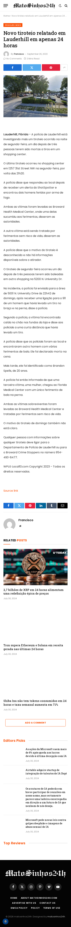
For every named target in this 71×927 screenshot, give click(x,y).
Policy (35, 907)
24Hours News (13, 25)
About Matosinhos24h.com (39, 897)
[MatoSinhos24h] (34, 5)
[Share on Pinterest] (51, 67)
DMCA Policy (19, 907)
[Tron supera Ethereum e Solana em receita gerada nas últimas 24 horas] (35, 623)
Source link (10, 491)
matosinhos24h (56, 916)
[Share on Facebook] (12, 67)
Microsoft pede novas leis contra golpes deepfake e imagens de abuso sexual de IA (46, 823)
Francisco (19, 53)
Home (6, 15)
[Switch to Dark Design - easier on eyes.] (60, 5)
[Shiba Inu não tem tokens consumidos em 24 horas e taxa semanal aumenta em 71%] (35, 678)
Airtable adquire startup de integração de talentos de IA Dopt (46, 771)
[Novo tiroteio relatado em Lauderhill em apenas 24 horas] (35, 96)
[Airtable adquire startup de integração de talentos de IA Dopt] (12, 774)
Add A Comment (35, 722)
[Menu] (5, 5)
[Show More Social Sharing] (64, 67)
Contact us (47, 902)
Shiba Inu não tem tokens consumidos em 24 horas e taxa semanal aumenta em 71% (35, 702)
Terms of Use (51, 907)
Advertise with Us (24, 902)
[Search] (66, 5)
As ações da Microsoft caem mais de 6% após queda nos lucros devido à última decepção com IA (46, 752)
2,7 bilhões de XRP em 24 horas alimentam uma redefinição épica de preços (33, 591)
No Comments (14, 58)
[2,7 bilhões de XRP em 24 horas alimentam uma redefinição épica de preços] (35, 567)
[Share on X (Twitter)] (32, 67)
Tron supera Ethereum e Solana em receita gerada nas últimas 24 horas (33, 647)
